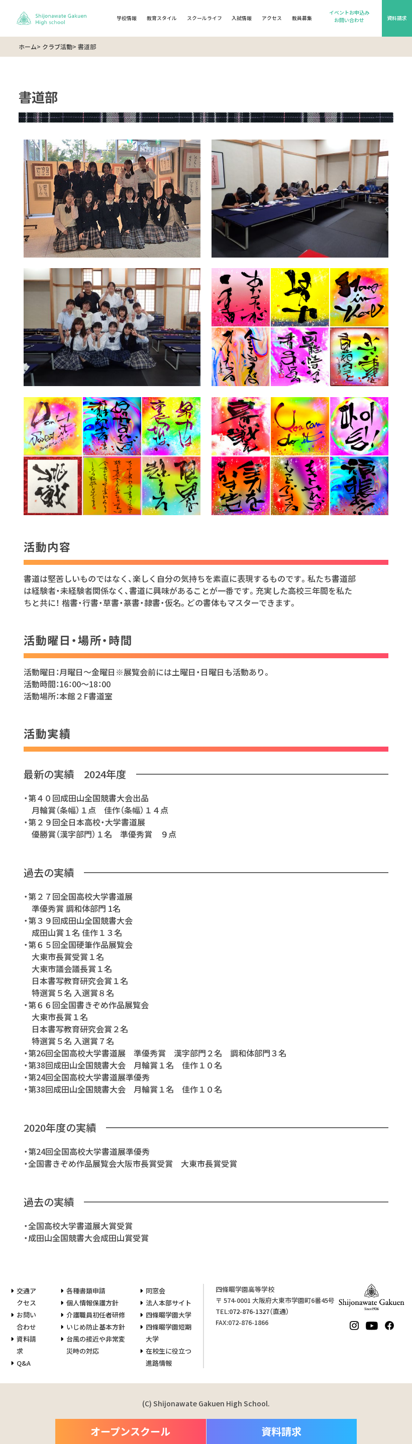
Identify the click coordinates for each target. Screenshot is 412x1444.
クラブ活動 (57, 46)
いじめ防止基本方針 (95, 1327)
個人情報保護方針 (92, 1302)
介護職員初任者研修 (95, 1314)
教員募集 (302, 18)
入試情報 (242, 18)
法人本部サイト (168, 1302)
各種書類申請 (86, 1290)
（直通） (259, 1311)
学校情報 (127, 18)
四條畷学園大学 (168, 1314)
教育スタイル (162, 18)
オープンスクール (130, 1431)
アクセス (272, 18)
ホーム (28, 46)
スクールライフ (204, 18)
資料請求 (397, 18)
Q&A (24, 1363)
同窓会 (155, 1290)
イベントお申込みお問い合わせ (349, 16)
